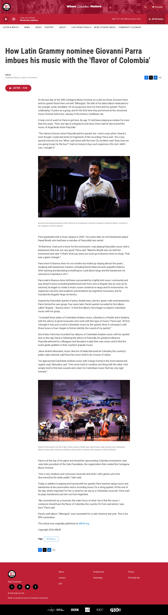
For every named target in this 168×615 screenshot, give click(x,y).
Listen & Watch (11, 27)
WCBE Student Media (105, 27)
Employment (98, 572)
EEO (60, 584)
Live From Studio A (81, 27)
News (27, 27)
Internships (98, 578)
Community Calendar (129, 27)
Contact (62, 578)
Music (39, 27)
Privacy (131, 572)
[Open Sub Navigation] (21, 27)
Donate (159, 7)
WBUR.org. (84, 523)
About (62, 27)
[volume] (14, 19)
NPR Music (51, 539)
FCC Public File (134, 578)
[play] (6, 19)
